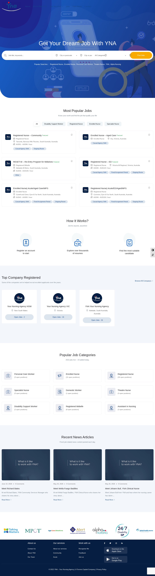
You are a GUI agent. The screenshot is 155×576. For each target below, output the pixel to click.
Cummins (97, 194)
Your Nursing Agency (66, 569)
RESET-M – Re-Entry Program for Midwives (33, 162)
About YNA (32, 553)
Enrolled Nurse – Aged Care (103, 135)
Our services (55, 6)
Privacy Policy (101, 569)
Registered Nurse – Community (27, 135)
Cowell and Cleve (22, 194)
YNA (107, 64)
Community (57, 553)
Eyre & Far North (36, 194)
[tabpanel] (19, 308)
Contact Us (32, 549)
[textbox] (66, 55)
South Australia (45, 141)
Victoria (116, 139)
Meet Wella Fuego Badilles (65, 488)
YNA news (77, 6)
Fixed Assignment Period (119, 172)
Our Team (31, 557)
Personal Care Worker (84, 64)
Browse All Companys (143, 281)
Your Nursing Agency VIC (58, 306)
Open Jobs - (19, 317)
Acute (55, 557)
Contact (87, 6)
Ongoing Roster (39, 149)
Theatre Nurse (99, 64)
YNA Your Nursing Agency (97, 306)
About (27, 6)
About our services (60, 549)
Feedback (82, 553)
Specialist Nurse (113, 124)
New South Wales (20, 311)
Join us (81, 557)
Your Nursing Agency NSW (19, 306)
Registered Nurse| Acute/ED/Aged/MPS (109, 188)
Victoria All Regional (119, 165)
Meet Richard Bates (11, 488)
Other (17, 175)
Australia (54, 141)
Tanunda (19, 141)
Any (111, 139)
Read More (6, 500)
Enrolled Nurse (69, 64)
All (37, 124)
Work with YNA (40, 6)
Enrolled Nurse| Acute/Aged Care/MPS (30, 188)
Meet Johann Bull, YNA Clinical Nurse (122, 488)
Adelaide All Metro (22, 168)
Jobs (68, 6)
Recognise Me (84, 549)
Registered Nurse (56, 64)
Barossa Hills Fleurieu (31, 141)
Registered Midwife (23, 165)
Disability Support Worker (53, 124)
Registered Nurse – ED (101, 162)
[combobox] (67, 55)
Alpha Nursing (115, 64)
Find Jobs (141, 55)
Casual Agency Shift (22, 149)
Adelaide (92, 311)
